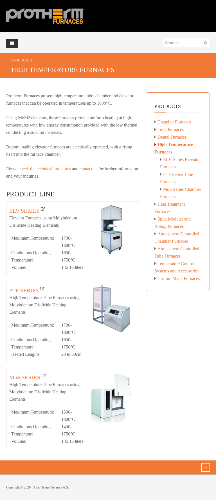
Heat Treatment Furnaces (169, 208)
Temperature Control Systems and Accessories (176, 267)
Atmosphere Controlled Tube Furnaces (176, 252)
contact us (88, 168)
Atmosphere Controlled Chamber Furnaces (176, 237)
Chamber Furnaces (174, 122)
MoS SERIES (24, 377)
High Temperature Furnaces (173, 148)
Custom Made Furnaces (179, 278)
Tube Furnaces (171, 129)
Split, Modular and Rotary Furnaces (172, 223)
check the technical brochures (45, 168)
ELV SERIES (24, 211)
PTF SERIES (24, 290)
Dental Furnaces (172, 137)
